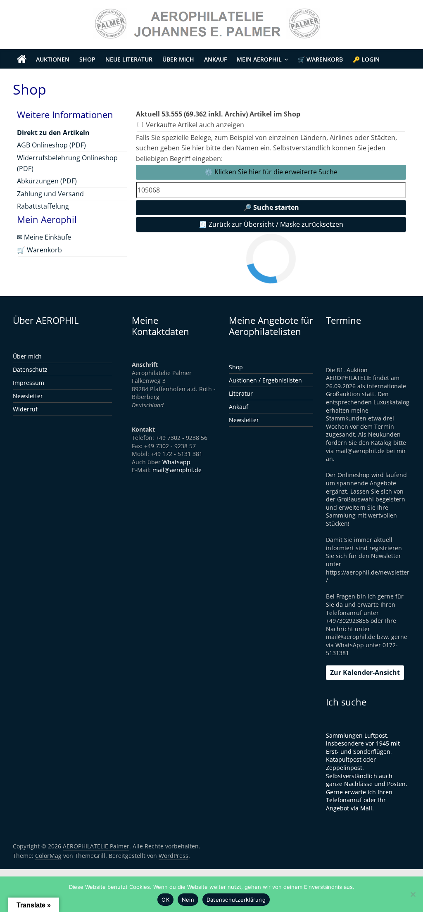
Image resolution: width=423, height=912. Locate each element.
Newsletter (28, 396)
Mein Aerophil (259, 59)
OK (165, 899)
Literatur (241, 393)
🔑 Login (366, 59)
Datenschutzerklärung (236, 899)
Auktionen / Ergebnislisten (265, 380)
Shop (87, 59)
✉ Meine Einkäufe (44, 237)
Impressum (28, 383)
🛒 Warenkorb (320, 59)
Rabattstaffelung (43, 206)
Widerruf (25, 409)
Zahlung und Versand (50, 193)
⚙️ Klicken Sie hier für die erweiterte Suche (270, 171)
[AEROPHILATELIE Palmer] (22, 59)
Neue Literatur (128, 59)
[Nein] (413, 894)
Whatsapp (176, 462)
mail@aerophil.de (177, 470)
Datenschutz (30, 369)
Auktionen (52, 59)
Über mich (178, 59)
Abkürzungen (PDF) (47, 180)
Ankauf (215, 59)
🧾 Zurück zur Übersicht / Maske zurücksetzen (271, 224)
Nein (188, 899)
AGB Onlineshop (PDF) (51, 145)
